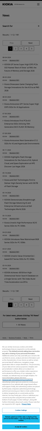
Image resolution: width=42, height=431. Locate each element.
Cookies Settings (21, 410)
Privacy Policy (26, 404)
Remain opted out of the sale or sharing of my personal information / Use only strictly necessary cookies (21, 418)
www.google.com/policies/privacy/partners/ (17, 380)
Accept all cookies (21, 427)
